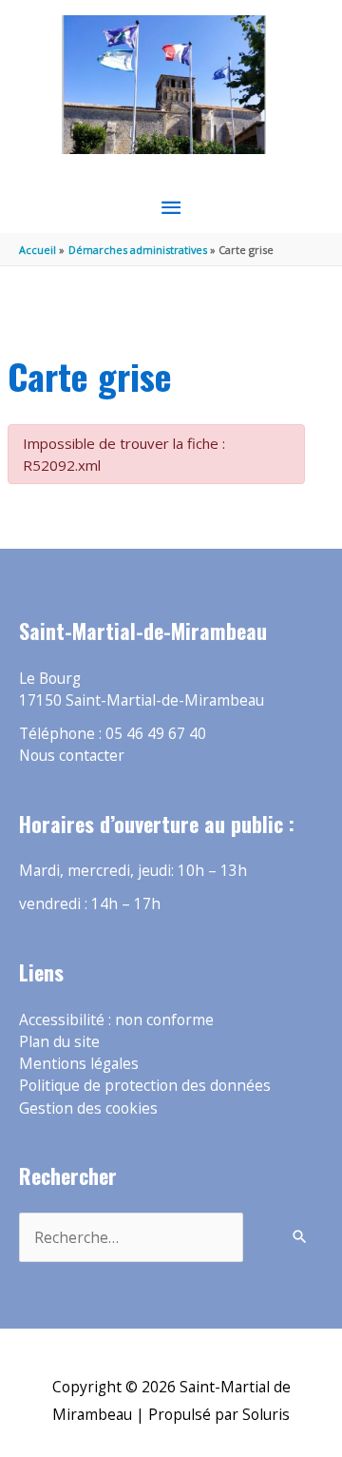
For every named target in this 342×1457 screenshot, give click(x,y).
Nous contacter (71, 755)
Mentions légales (79, 1063)
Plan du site (59, 1041)
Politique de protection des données (145, 1085)
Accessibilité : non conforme (116, 1019)
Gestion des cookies (88, 1108)
